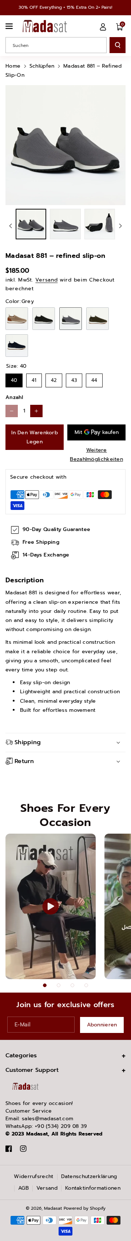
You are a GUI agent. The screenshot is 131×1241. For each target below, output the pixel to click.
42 (54, 379)
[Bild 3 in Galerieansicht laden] (99, 224)
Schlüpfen (42, 66)
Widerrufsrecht (33, 1176)
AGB (23, 1188)
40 (14, 379)
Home (12, 66)
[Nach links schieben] (10, 226)
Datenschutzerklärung (89, 1176)
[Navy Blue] (16, 345)
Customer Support (32, 1070)
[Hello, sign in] (103, 27)
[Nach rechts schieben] (120, 226)
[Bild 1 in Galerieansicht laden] (31, 224)
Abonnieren (102, 1025)
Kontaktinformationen (92, 1188)
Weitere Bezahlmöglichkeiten (96, 454)
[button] (9, 26)
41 (34, 379)
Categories (21, 1055)
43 (74, 379)
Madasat (53, 1208)
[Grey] (70, 318)
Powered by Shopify (85, 1208)
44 (94, 379)
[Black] (43, 318)
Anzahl (14, 397)
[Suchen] (118, 45)
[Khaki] (97, 318)
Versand (46, 280)
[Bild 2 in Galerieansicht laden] (65, 224)
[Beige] (16, 318)
